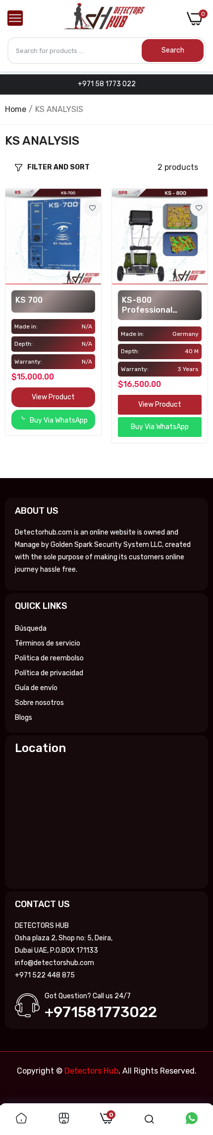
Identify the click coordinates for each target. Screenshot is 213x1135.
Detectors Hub (91, 1071)
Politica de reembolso (49, 658)
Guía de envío (36, 688)
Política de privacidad (49, 673)
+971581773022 (101, 1012)
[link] (92, 207)
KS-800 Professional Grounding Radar (155, 305)
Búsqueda (31, 628)
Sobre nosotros (39, 703)
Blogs (23, 717)
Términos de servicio (47, 643)
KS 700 (29, 300)
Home (15, 109)
